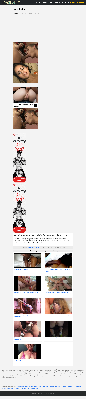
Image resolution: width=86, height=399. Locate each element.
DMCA (46, 393)
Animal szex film (55, 387)
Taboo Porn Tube (44, 387)
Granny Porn (34, 388)
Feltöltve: (43, 247)
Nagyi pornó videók (34, 247)
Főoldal (38, 2)
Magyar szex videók (13, 388)
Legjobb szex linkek (31, 387)
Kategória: (24, 247)
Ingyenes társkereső (77, 2)
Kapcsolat (34, 393)
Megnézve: (58, 247)
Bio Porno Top (25, 388)
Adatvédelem (51, 393)
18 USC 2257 (40, 393)
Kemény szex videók (68, 387)
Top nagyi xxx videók (47, 2)
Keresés (57, 2)
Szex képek (20, 387)
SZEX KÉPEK (65, 2)
